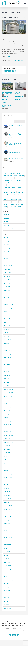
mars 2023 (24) (7, 378)
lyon (4, 194)
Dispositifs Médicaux (8, 180)
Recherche (6, 204)
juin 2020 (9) (6, 484)
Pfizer (19, 199)
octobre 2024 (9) (7, 311)
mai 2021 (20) (7, 456)
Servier (5, 206)
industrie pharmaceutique (9, 187)
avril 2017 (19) (7, 594)
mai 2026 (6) (7, 244)
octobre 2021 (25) (8, 438)
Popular (8, 121)
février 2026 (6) (7, 255)
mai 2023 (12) (7, 371)
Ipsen (22, 190)
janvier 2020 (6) (7, 502)
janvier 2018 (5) (7, 573)
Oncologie (6, 199)
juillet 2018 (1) (7, 551)
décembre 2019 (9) (8, 505)
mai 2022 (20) (7, 414)
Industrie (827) (7, 218)
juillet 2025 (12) (7, 279)
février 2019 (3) (7, 530)
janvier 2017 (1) (7, 604)
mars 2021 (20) (7, 463)
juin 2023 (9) (6, 368)
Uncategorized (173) (8, 228)
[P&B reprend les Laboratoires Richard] (6, 125)
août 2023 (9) (7, 361)
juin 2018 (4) (6, 555)
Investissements (15, 190)
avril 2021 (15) (7, 460)
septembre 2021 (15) (8, 442)
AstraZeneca (6, 170)
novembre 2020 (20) (8, 477)
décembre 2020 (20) (8, 474)
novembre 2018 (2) (8, 537)
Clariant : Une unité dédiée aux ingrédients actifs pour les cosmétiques (16, 143)
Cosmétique (21, 175)
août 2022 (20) (7, 403)
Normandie (9, 194)
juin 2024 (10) (7, 325)
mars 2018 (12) (7, 566)
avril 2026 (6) (7, 248)
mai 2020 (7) (7, 488)
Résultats (12, 204)
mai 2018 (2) (7, 558)
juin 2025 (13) (7, 283)
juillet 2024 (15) (7, 322)
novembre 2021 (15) (8, 435)
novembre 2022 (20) (8, 392)
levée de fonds (21, 192)
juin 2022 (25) (7, 410)
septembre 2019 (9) (8, 516)
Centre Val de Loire (8, 175)
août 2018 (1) (7, 548)
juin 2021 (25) (7, 452)
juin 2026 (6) (6, 241)
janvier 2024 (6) (7, 343)
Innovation (19, 187)
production (15, 201)
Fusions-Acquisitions (17, 182)
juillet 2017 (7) (7, 583)
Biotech (5, 173)
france (9, 182)
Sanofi (17, 204)
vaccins (19, 206)
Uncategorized (21, 60)
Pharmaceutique (7, 201)
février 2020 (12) (7, 498)
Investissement (7, 190)
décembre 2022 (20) (8, 389)
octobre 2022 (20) (8, 396)
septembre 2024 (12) (8, 315)
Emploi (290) (7, 214)
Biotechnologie (12, 173)
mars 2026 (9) (7, 251)
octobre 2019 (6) (7, 513)
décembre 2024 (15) (8, 304)
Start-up (10, 206)
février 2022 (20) (7, 424)
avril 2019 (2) (7, 523)
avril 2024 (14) (7, 332)
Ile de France (10, 185)
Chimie (15, 175)
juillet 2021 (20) (7, 449)
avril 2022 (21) (7, 417)
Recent (19, 121)
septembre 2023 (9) (8, 357)
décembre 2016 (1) (8, 608)
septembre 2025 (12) (8, 272)
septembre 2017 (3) (8, 580)
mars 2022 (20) (7, 421)
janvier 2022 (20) (7, 428)
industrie (16, 185)
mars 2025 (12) (7, 294)
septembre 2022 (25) (8, 400)
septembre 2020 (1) (8, 481)
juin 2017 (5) (6, 587)
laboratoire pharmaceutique (10, 192)
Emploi (5, 182)
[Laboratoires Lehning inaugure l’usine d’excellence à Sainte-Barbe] (6, 133)
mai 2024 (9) (7, 329)
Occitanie (19, 197)
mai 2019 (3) (7, 520)
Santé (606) (6, 225)
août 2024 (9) (7, 318)
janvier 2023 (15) (7, 385)
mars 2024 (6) (7, 336)
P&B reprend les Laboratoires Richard (16, 126)
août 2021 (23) (7, 445)
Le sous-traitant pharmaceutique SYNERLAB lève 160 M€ (16, 151)
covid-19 (5, 178)
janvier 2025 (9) (7, 301)
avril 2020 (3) (7, 491)
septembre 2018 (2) (8, 544)
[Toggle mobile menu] (25, 3)
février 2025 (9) (7, 297)
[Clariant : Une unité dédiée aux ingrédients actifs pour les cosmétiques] (6, 142)
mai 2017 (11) (7, 590)
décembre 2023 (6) (8, 347)
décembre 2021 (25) (8, 431)
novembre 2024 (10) (8, 308)
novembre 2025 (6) (8, 265)
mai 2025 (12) (7, 287)
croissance (11, 178)
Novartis (5, 197)
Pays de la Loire (13, 199)
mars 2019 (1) (7, 527)
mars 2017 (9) (7, 597)
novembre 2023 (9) (8, 350)
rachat (20, 201)
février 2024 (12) (7, 339)
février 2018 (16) (7, 569)
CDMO (18, 173)
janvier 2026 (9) (7, 258)
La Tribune (8, 56)
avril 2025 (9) (7, 290)
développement (17, 180)
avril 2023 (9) (7, 375)
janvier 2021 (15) (7, 470)
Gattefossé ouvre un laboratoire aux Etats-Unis (16, 159)
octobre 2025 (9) (7, 269)
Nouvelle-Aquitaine (18, 194)
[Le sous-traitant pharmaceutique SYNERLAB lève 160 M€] (6, 151)
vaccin (15, 206)
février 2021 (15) (7, 467)
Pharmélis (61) (7, 221)
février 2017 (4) (7, 601)
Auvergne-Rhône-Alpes (16, 170)
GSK (4, 185)
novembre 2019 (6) (8, 509)
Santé (16, 60)
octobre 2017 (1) (7, 576)
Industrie (13, 60)
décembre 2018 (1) (8, 534)
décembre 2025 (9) (8, 262)
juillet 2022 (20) (7, 407)
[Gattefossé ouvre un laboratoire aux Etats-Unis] (6, 158)
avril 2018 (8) (7, 562)
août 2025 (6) (7, 276)
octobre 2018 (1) (7, 541)
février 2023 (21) (7, 382)
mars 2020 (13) (7, 495)
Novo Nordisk (12, 197)
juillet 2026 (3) (7, 237)
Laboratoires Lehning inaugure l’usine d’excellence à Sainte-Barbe (16, 134)
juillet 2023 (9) (7, 364)
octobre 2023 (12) (8, 354)
